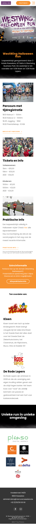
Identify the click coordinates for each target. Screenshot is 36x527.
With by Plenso (18, 522)
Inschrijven (23, 3)
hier (26, 227)
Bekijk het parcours (11, 131)
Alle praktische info (18, 281)
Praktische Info (10, 247)
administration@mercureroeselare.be (18, 499)
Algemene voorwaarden (18, 519)
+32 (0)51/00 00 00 (18, 502)
